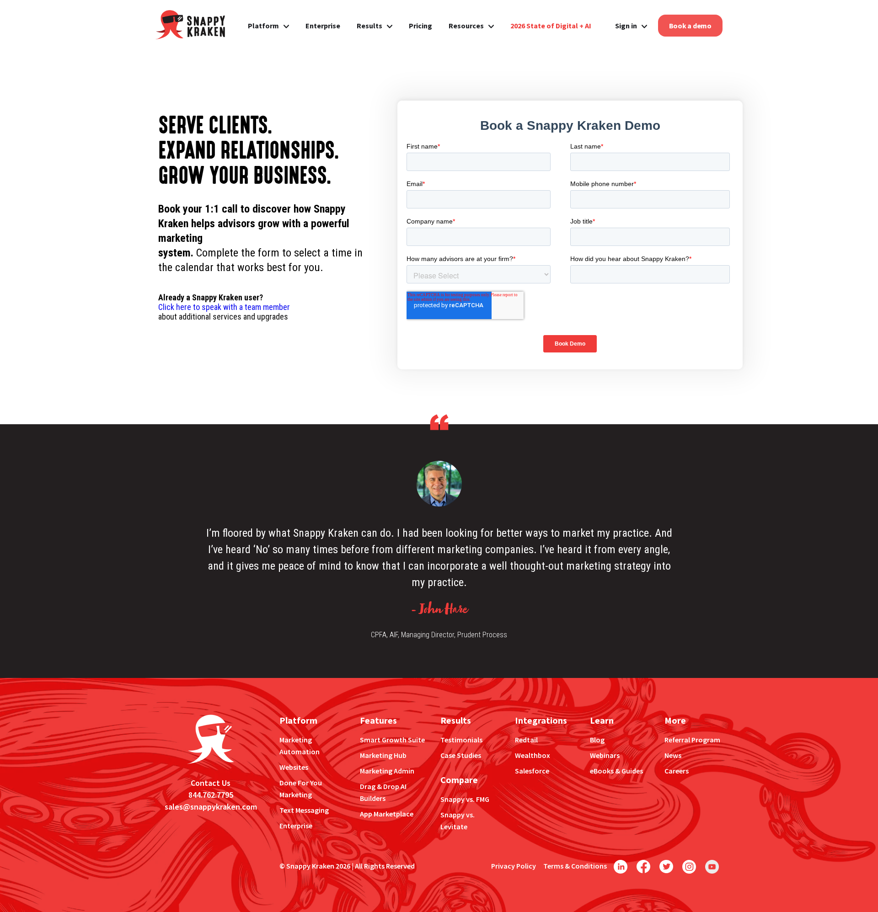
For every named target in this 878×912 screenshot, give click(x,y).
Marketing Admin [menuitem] (387, 770)
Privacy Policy (513, 865)
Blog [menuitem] (597, 739)
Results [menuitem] (369, 25)
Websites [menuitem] (293, 767)
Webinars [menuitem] (605, 755)
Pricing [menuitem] (420, 25)
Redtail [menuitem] (526, 739)
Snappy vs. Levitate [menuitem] (457, 820)
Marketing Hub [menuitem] (383, 755)
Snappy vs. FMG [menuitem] (464, 799)
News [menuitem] (672, 755)
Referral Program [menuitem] (692, 739)
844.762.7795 (210, 794)
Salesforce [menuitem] (532, 770)
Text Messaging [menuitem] (304, 810)
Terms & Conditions (575, 865)
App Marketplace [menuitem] (386, 813)
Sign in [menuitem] (626, 25)
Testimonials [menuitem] (461, 739)
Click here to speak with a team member (224, 307)
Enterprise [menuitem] (322, 25)
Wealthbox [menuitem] (532, 755)
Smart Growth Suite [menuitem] (392, 739)
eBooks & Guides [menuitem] (616, 770)
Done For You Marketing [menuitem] (300, 788)
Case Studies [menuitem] (460, 755)
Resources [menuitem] (466, 25)
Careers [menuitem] (676, 770)
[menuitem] (551, 25)
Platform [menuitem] (263, 25)
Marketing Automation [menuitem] (299, 745)
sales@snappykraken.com (211, 806)
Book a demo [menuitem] (690, 25)
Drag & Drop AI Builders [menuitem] (383, 792)
